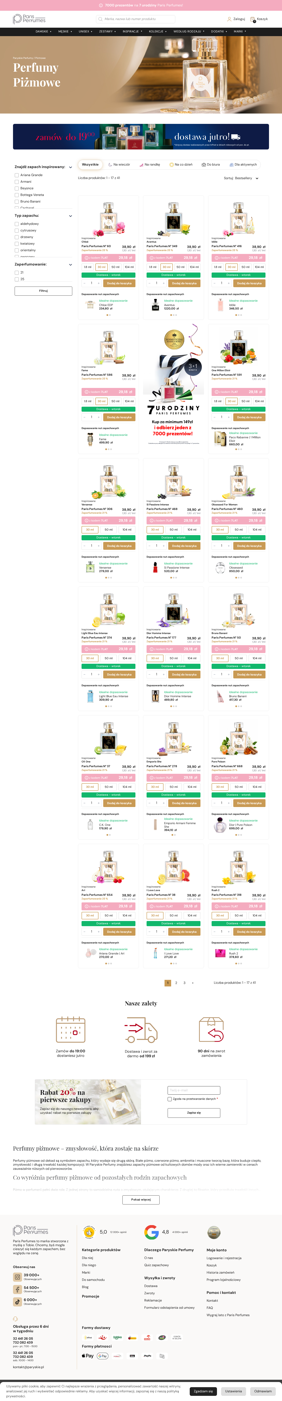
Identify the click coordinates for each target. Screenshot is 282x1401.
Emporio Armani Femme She (180, 825)
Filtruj (43, 291)
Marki (238, 31)
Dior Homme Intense (177, 696)
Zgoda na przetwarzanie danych (195, 1099)
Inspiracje (131, 31)
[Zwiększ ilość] (98, 283)
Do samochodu (93, 1280)
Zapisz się (194, 1112)
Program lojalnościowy (224, 1280)
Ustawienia (233, 1391)
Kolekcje (156, 31)
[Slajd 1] (107, 315)
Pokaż (141, 1199)
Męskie (63, 31)
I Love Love (171, 953)
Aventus (169, 305)
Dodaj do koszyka (119, 283)
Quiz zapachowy (156, 1265)
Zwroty (149, 1293)
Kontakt (212, 1301)
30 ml (101, 267)
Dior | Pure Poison (240, 825)
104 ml (129, 267)
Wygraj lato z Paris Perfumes (228, 1315)
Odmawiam (263, 1391)
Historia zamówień (220, 1272)
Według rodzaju (187, 31)
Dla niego (89, 1265)
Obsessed (236, 567)
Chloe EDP (106, 305)
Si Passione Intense (177, 567)
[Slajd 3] (176, 315)
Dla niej (87, 1258)
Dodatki (217, 31)
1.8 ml (87, 267)
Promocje (90, 1297)
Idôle (232, 305)
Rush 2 (233, 953)
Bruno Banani (237, 696)
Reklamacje (153, 1300)
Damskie (42, 31)
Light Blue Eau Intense (113, 696)
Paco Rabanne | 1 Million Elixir (245, 439)
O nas (148, 1258)
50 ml (115, 267)
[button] (43, 175)
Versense (105, 567)
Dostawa (151, 1286)
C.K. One (104, 825)
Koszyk (212, 1265)
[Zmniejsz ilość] (84, 283)
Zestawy (106, 31)
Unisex (84, 31)
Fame (102, 439)
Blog (85, 1287)
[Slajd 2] (110, 315)
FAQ (210, 1308)
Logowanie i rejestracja (224, 1258)
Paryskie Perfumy (23, 58)
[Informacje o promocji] (86, 258)
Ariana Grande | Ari (111, 953)
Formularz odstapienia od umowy (169, 1308)
